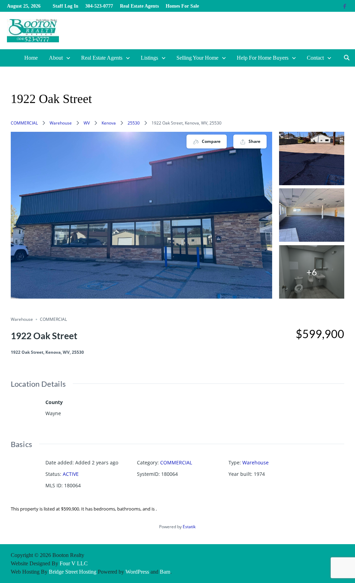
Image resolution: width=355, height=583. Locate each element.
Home (31, 58)
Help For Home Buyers (262, 58)
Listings (149, 58)
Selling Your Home (197, 58)
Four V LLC (74, 563)
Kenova (109, 123)
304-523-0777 (99, 6)
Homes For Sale (182, 6)
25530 (134, 123)
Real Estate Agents (139, 6)
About (56, 58)
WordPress (137, 572)
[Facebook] (344, 5)
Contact (315, 58)
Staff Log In (65, 6)
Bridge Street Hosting (72, 572)
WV (87, 123)
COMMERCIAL (24, 123)
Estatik (189, 527)
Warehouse (61, 123)
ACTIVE (71, 474)
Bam (165, 572)
